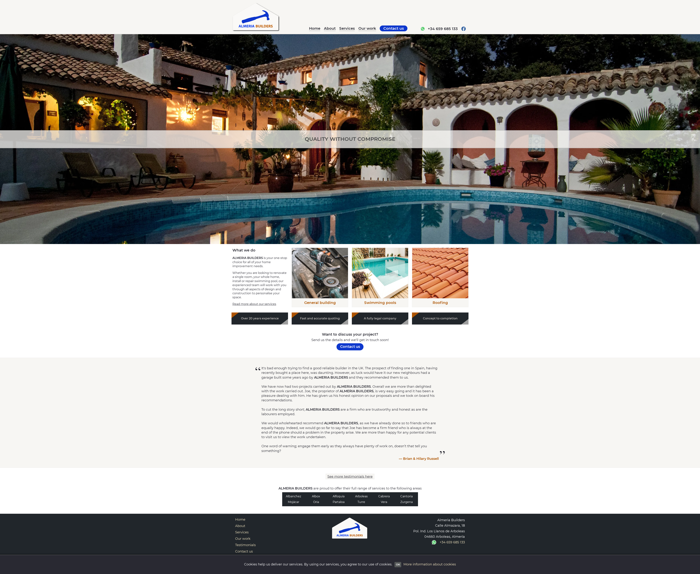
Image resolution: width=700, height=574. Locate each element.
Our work (242, 539)
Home (240, 520)
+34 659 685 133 (443, 29)
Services (242, 532)
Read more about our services (254, 304)
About (240, 526)
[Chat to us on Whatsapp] (423, 29)
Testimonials (245, 545)
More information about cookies (429, 564)
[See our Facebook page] (463, 29)
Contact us (244, 551)
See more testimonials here (350, 477)
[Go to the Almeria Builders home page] (256, 18)
